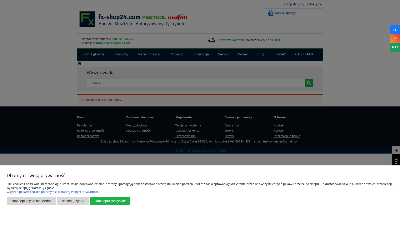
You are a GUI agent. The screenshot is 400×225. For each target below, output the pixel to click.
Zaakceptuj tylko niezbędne (31, 201)
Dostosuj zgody (73, 201)
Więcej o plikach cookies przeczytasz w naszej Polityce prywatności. (53, 192)
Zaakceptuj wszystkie (110, 201)
